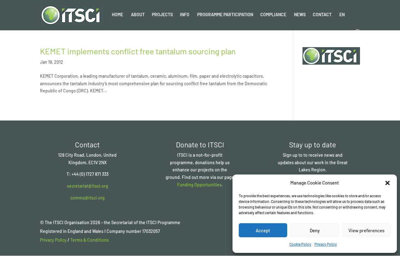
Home (117, 14)
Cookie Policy (300, 244)
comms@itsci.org (87, 197)
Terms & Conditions (89, 240)
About (138, 14)
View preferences (366, 230)
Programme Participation (225, 14)
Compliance (273, 14)
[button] (387, 183)
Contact (322, 14)
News (300, 14)
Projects (162, 14)
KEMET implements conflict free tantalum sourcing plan (138, 51)
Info (184, 14)
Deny (315, 230)
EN (342, 14)
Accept (263, 230)
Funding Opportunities (199, 184)
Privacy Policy (325, 244)
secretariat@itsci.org (87, 186)
